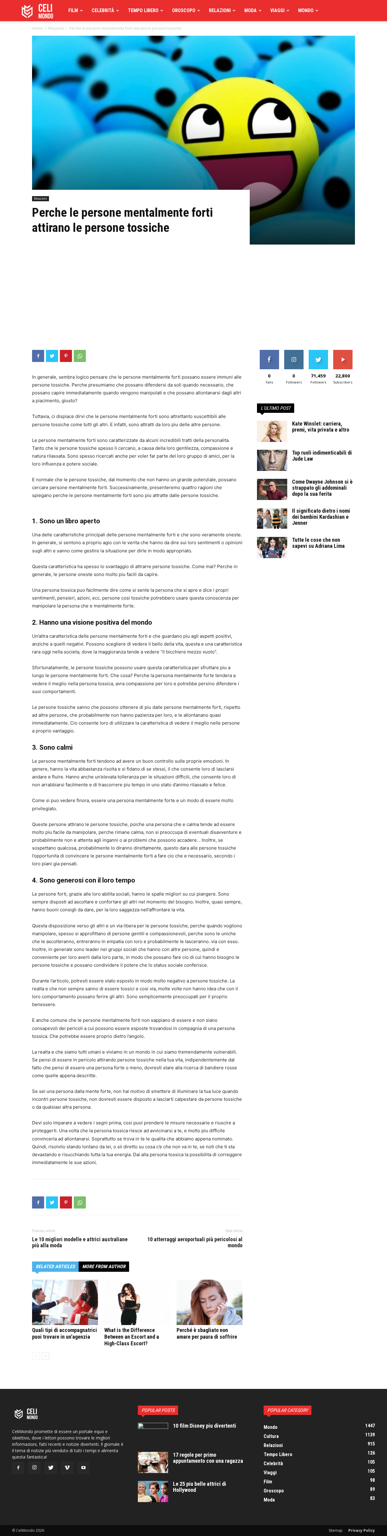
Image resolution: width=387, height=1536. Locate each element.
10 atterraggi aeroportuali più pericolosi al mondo (194, 1242)
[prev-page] (36, 1356)
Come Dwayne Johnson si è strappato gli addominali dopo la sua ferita (322, 488)
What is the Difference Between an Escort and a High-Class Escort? (131, 1337)
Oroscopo (183, 10)
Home (37, 28)
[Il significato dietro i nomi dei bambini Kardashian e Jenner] (272, 518)
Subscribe (342, 352)
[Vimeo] (67, 1468)
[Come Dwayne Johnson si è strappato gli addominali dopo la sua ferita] (272, 489)
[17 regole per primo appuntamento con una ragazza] (153, 1462)
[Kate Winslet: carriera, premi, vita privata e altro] (272, 431)
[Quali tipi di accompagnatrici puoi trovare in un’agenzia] (65, 1302)
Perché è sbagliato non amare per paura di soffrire (207, 1333)
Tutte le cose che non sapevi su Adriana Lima (318, 543)
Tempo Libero (143, 10)
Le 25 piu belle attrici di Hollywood (199, 1487)
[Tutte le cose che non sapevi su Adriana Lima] (272, 547)
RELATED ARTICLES (55, 1266)
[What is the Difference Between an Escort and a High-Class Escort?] (137, 1302)
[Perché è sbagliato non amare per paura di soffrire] (209, 1302)
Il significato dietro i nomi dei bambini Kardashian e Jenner (321, 517)
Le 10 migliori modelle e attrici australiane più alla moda (80, 1242)
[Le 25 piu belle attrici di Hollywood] (153, 1491)
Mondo (306, 10)
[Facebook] (38, 356)
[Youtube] (83, 1468)
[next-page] (45, 1356)
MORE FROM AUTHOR (103, 1266)
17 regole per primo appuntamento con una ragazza (208, 1458)
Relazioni (220, 10)
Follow (294, 352)
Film (73, 10)
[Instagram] (34, 1468)
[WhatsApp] (80, 356)
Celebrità (103, 10)
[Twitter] (52, 356)
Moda (250, 10)
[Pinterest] (66, 356)
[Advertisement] (193, 304)
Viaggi (277, 10)
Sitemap (336, 1530)
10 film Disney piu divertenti (204, 1426)
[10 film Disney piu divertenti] (153, 1433)
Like (269, 352)
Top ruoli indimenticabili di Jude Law (322, 455)
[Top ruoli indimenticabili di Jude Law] (272, 460)
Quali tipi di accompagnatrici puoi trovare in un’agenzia (64, 1333)
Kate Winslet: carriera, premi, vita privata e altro (320, 426)
